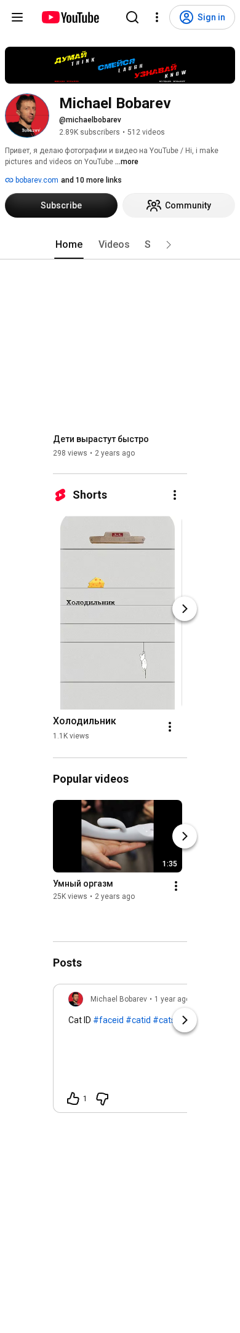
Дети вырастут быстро (101, 439)
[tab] (69, 244)
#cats (164, 1020)
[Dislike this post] (102, 1099)
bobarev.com (36, 180)
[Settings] (157, 17)
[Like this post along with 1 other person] (73, 1099)
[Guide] (17, 17)
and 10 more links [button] (91, 180)
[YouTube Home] (70, 17)
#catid (138, 1020)
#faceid (108, 1020)
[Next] (184, 608)
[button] (168, 244)
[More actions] (174, 495)
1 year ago (172, 999)
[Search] (132, 17)
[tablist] (120, 244)
